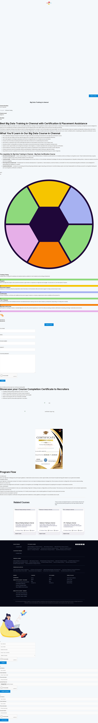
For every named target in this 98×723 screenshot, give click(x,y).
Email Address (3, 672)
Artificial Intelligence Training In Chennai (35, 546)
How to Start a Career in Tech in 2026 (20, 570)
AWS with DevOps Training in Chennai (61, 546)
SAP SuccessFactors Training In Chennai (32, 563)
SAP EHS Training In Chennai (34, 562)
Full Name (2, 668)
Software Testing (8, 110)
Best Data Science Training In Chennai (47, 549)
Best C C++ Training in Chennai (33, 549)
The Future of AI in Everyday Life (36, 569)
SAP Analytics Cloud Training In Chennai (20, 562)
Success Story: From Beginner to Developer (51, 570)
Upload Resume (3, 682)
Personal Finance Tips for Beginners (35, 570)
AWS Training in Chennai (48, 546)
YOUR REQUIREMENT (4, 353)
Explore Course (18, 533)
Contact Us (33, 582)
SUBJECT (2, 347)
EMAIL (1, 334)
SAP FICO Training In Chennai (59, 562)
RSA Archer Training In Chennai (61, 560)
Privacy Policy (69, 581)
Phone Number (3, 677)
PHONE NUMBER (3, 341)
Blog (32, 581)
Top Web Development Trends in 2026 (68, 570)
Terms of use (69, 579)
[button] (93, 96)
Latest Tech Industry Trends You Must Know (21, 569)
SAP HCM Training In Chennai (71, 562)
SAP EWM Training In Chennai (46, 562)
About (32, 579)
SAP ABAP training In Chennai (74, 560)
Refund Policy (69, 582)
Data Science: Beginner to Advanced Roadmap (71, 569)
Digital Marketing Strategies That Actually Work (52, 569)
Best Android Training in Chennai (33, 548)
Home (32, 577)
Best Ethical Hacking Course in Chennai (63, 549)
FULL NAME (2, 328)
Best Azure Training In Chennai (65, 548)
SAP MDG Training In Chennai (18, 563)
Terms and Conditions (71, 577)
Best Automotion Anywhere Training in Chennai (49, 548)
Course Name (3, 710)
